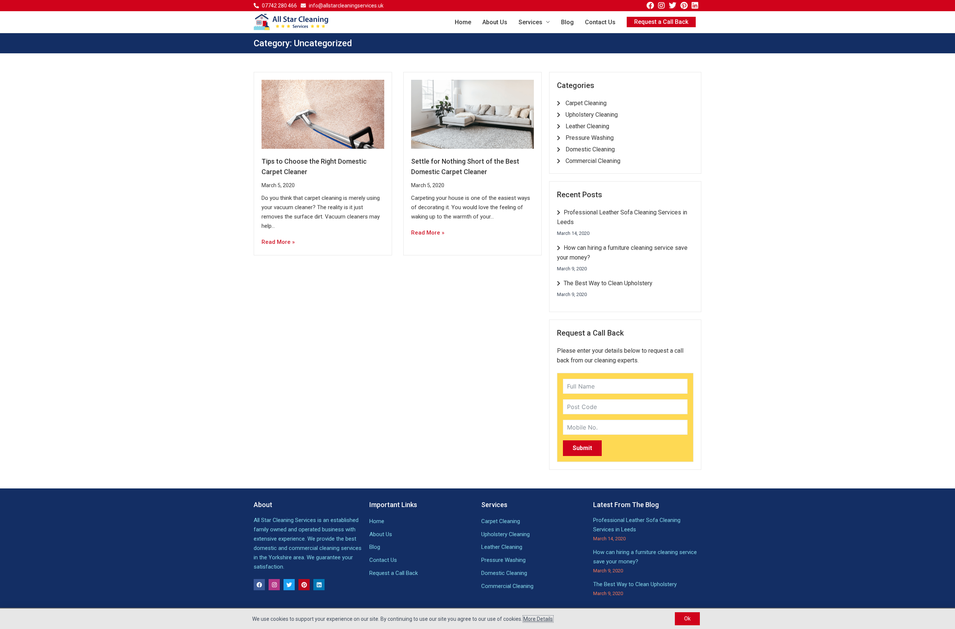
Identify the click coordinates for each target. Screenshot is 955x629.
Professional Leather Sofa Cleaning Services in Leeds (622, 217)
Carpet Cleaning (500, 521)
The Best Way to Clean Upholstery (607, 283)
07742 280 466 (279, 6)
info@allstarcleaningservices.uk (346, 6)
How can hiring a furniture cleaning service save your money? (622, 252)
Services (530, 22)
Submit (582, 448)
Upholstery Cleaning (505, 534)
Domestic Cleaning (504, 573)
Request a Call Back (393, 573)
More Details (538, 619)
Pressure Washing (503, 560)
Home (463, 22)
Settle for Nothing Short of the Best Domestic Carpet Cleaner (465, 166)
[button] (661, 22)
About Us (494, 22)
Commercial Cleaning (507, 586)
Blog (567, 22)
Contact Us (600, 22)
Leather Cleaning (501, 547)
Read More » (278, 242)
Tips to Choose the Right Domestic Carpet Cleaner (314, 166)
